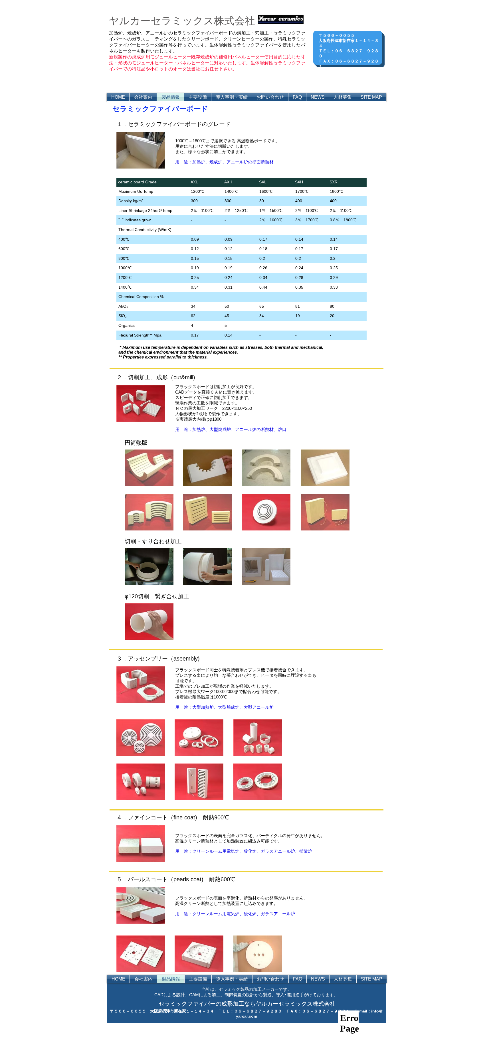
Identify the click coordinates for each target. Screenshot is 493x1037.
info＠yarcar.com (352, 76)
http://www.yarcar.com (352, 71)
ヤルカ (124, 21)
